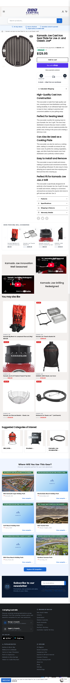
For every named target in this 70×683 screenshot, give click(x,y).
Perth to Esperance (8, 654)
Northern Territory (42, 627)
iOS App (39, 667)
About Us (40, 662)
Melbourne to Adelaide (9, 649)
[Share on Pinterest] (46, 218)
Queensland (40, 617)
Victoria (39, 615)
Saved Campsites (42, 649)
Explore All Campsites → (35, 569)
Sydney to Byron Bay (8, 647)
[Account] (63, 12)
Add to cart (19, 229)
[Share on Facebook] (38, 218)
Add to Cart (6, 680)
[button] (41, 77)
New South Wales (42, 612)
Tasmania (40, 625)
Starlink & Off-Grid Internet (45, 654)
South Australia (41, 622)
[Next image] (31, 50)
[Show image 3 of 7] (16, 65)
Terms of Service (59, 590)
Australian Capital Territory (45, 630)
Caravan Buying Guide (44, 659)
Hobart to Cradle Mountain (10, 659)
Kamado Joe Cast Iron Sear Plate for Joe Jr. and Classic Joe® (22, 31)
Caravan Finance (42, 657)
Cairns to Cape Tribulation (10, 652)
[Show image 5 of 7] (19, 65)
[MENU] (4, 12)
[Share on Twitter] (42, 218)
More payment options (52, 70)
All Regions (40, 647)
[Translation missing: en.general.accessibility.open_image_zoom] (18, 50)
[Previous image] (4, 50)
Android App (41, 669)
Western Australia (42, 620)
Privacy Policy (48, 590)
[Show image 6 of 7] (20, 65)
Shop (38, 664)
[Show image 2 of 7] (15, 65)
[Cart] (66, 12)
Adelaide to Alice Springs (10, 657)
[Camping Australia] (32, 12)
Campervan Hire (42, 652)
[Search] (59, 20)
